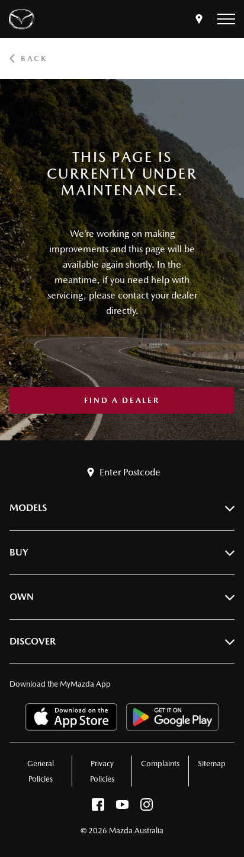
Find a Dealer (121, 400)
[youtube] (122, 807)
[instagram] (146, 807)
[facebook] (98, 807)
